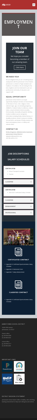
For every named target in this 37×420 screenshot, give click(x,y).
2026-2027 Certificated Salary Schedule (20, 192)
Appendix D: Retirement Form (14, 269)
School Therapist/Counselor (16, 171)
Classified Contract (18, 292)
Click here (20, 67)
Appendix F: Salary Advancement (15, 272)
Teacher (11, 174)
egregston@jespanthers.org (14, 136)
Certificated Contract (18, 260)
